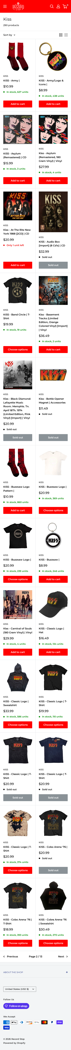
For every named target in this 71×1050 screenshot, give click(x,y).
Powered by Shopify (14, 1043)
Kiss (41, 148)
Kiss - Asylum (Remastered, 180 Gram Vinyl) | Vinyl (50, 157)
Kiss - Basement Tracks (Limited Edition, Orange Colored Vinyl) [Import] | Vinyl (53, 322)
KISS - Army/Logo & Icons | (51, 82)
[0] (65, 6)
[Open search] (52, 6)
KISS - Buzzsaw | (49, 559)
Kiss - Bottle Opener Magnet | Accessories (52, 400)
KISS (5, 76)
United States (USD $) (17, 989)
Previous (12, 956)
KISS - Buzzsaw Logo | (53, 486)
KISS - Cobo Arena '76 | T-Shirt (17, 921)
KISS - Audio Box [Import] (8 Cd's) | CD (52, 243)
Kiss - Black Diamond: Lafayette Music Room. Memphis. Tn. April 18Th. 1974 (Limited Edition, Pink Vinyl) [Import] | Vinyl (17, 408)
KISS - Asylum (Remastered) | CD (14, 155)
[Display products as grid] (60, 34)
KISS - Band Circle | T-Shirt (16, 316)
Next (61, 956)
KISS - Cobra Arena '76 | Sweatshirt (53, 921)
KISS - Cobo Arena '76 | (53, 846)
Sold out (53, 265)
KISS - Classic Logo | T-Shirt (53, 703)
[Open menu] (5, 6)
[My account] (58, 6)
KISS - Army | (11, 80)
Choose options (18, 349)
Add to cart (18, 103)
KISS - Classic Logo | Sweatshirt (16, 703)
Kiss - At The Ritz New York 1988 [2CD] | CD (17, 231)
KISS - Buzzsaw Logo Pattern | (16, 488)
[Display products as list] (66, 34)
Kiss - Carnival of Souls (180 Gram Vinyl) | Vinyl (17, 630)
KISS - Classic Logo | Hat (51, 630)
